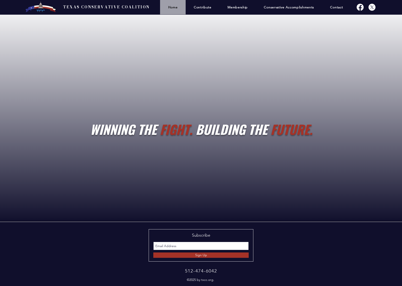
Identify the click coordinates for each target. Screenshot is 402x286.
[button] (237, 7)
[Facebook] (360, 7)
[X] (371, 7)
